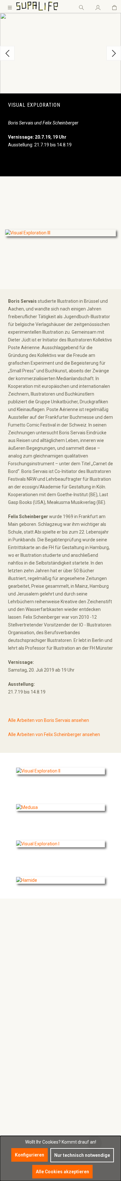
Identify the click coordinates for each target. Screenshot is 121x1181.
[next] (113, 53)
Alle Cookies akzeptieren (62, 1171)
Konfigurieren (29, 1154)
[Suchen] (81, 6)
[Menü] (9, 6)
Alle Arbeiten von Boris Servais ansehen (48, 720)
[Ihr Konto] (98, 6)
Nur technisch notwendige (82, 1155)
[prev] (7, 53)
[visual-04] (60, 53)
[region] (60, 53)
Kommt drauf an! (79, 1142)
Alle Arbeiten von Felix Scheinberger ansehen (54, 734)
